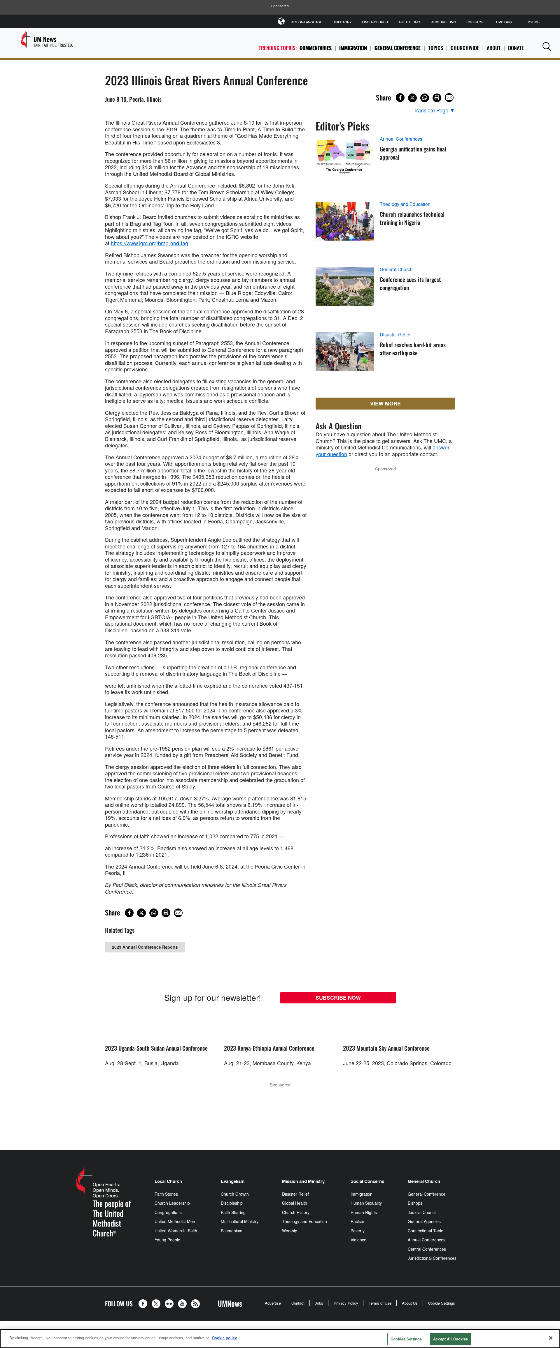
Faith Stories (166, 1194)
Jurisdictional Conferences (432, 1258)
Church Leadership (172, 1203)
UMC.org (504, 22)
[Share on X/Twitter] (412, 97)
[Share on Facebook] (400, 97)
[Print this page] (437, 97)
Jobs (319, 1303)
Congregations (168, 1212)
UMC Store (476, 22)
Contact (297, 1303)
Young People (167, 1240)
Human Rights (364, 1212)
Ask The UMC (409, 22)
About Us (410, 1303)
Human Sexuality (366, 1203)
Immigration (353, 48)
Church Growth (235, 1194)
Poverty (358, 1231)
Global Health (294, 1203)
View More (385, 403)
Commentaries (316, 48)
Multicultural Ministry (239, 1221)
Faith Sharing (233, 1212)
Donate (516, 48)
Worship (289, 1231)
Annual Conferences (401, 139)
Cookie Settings (441, 1303)
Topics (435, 48)
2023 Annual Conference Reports (145, 947)
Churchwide (465, 48)
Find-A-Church (375, 22)
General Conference (397, 48)
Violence (358, 1240)
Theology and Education (405, 204)
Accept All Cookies (450, 1339)
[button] (547, 46)
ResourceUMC (443, 22)
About (494, 48)
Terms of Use (380, 1303)
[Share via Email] (449, 97)
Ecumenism (231, 1231)
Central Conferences (427, 1249)
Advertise (273, 1303)
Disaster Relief (395, 335)
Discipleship (232, 1203)
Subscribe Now (338, 997)
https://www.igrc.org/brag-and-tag (149, 243)
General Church (396, 269)
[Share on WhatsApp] (424, 97)
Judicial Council (422, 1212)
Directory (341, 22)
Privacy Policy (346, 1303)
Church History (295, 1212)
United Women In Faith (176, 1231)
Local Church (168, 1181)
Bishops (415, 1203)
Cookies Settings (406, 1339)
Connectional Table (425, 1231)
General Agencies (424, 1221)
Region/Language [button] (306, 22)
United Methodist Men (175, 1221)
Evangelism (232, 1181)
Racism (357, 1221)
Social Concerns (367, 1181)
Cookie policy (224, 1337)
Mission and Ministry (303, 1181)
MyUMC (534, 22)
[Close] (550, 1337)
